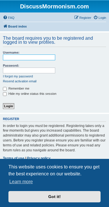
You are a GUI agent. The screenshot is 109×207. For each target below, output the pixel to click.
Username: (11, 52)
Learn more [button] (21, 181)
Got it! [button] (54, 196)
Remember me (18, 88)
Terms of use (13, 158)
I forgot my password (18, 76)
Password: (11, 65)
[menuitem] (9, 17)
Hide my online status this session (32, 93)
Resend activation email (19, 81)
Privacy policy (39, 158)
